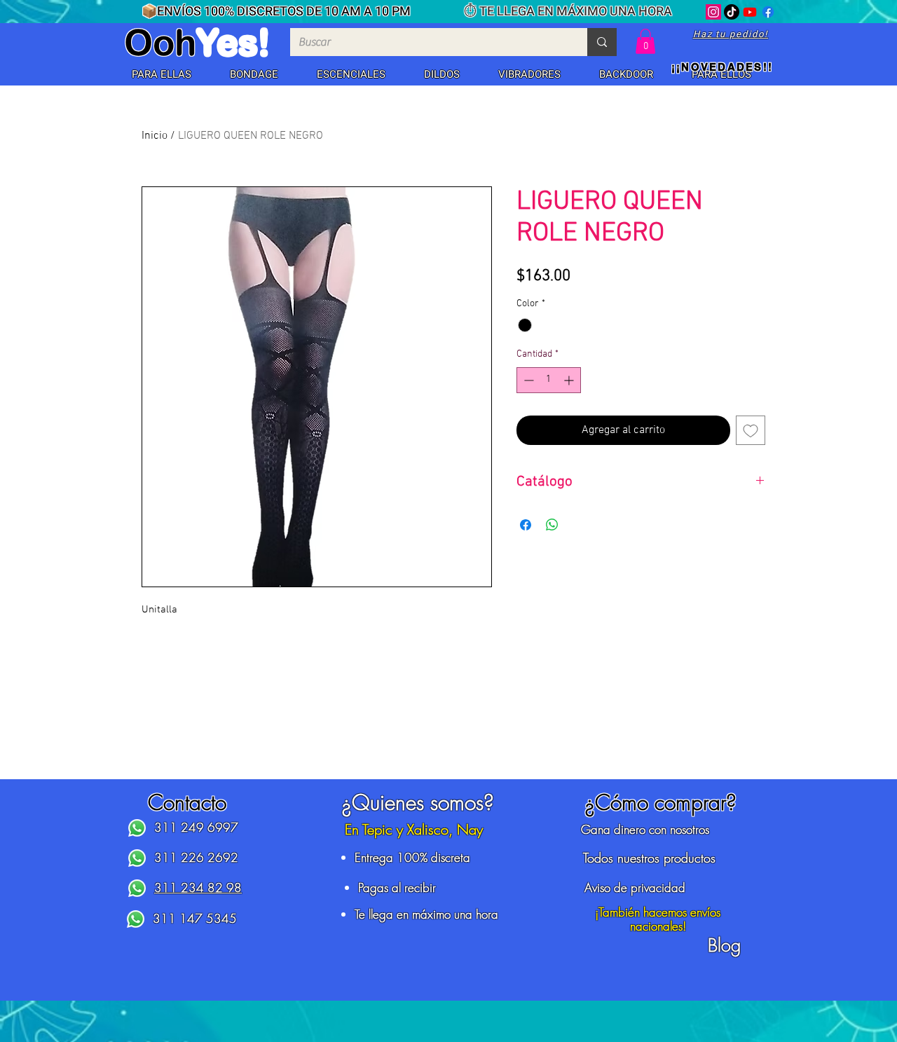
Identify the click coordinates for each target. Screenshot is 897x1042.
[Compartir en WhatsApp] (552, 524)
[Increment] (570, 380)
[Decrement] (527, 380)
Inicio (154, 136)
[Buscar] (602, 42)
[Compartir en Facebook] (525, 524)
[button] (161, 74)
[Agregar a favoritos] (750, 430)
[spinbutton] (548, 380)
